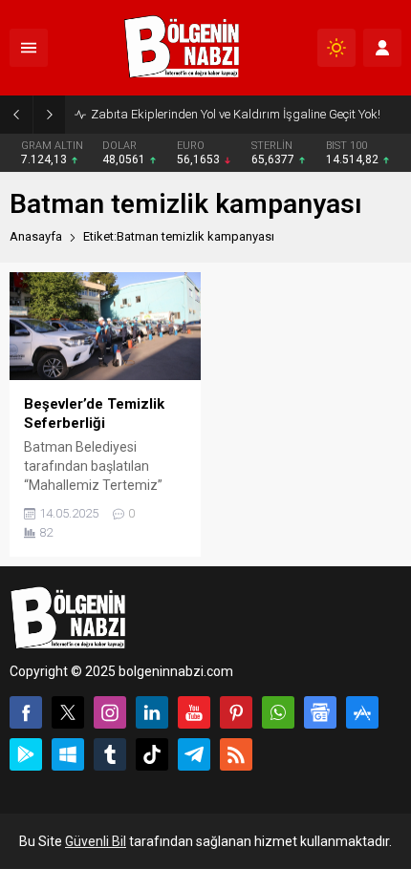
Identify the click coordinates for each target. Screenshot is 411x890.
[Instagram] (110, 712)
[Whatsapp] (278, 712)
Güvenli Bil (95, 841)
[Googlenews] (320, 712)
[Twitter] (68, 712)
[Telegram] (194, 754)
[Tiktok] (152, 754)
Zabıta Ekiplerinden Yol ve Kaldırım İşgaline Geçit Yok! (235, 114)
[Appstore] (362, 712)
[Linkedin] (152, 712)
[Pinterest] (236, 712)
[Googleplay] (26, 754)
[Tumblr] (110, 754)
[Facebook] (26, 712)
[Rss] (236, 754)
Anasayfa (36, 236)
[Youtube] (194, 712)
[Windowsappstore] (68, 754)
